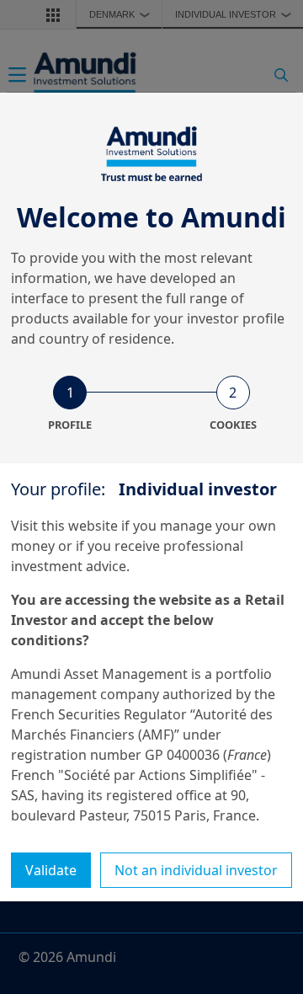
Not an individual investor (196, 870)
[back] (256, 581)
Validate (51, 870)
